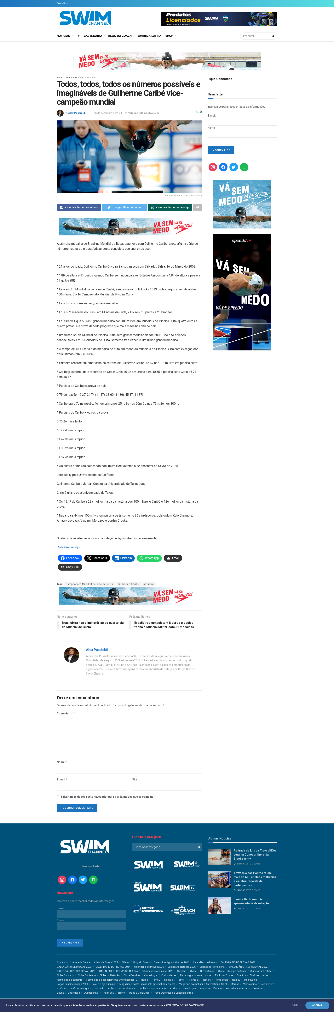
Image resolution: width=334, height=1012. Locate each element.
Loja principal (108, 984)
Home (60, 77)
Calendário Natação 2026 (182, 966)
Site (134, 779)
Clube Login (151, 975)
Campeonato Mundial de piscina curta (89, 584)
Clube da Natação (110, 975)
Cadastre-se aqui (68, 547)
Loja (94, 984)
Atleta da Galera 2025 (106, 962)
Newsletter (267, 984)
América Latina (149, 36)
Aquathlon (62, 962)
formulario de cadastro (70, 979)
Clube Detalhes (132, 975)
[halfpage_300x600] (242, 292)
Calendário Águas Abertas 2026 (171, 962)
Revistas (258, 988)
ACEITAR (317, 1005)
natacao (148, 584)
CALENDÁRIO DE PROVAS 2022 (238, 962)
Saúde (60, 992)
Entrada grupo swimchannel (195, 975)
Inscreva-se (250, 979)
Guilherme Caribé (128, 584)
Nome (62, 762)
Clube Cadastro (65, 975)
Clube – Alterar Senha (202, 971)
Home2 (236, 979)
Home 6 (206, 979)
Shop (169, 36)
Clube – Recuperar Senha (232, 971)
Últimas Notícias (75, 77)
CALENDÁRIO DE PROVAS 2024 (112, 966)
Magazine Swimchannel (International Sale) (203, 984)
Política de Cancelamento (122, 988)
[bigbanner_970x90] (167, 60)
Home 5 (193, 979)
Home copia (221, 979)
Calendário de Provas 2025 (149, 966)
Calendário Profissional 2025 (157, 971)
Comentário (66, 713)
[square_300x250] (242, 204)
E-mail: (212, 115)
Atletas (126, 962)
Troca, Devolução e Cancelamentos (173, 992)
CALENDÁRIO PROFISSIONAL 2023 (76, 971)
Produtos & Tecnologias (183, 988)
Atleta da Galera (81, 962)
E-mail (62, 779)
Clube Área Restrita (261, 971)
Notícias (63, 36)
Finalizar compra (259, 975)
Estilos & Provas (224, 975)
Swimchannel (91, 992)
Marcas (235, 984)
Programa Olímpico (211, 988)
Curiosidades (168, 975)
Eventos (241, 975)
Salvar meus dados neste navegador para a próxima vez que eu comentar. (108, 796)
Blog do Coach (120, 36)
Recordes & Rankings (238, 988)
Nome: (212, 127)
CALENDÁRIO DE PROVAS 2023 (74, 966)
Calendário (93, 36)
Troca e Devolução (139, 992)
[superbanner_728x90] (129, 226)
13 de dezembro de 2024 (108, 113)
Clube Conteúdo (87, 975)
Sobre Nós (62, 3)
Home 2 (156, 979)
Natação (91, 77)
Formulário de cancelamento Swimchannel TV (111, 979)
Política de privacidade (153, 988)
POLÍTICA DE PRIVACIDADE (185, 1005)
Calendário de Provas (205, 962)
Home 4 (181, 979)
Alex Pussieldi (77, 113)
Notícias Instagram (80, 988)
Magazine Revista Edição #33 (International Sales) (147, 984)
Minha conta (250, 984)
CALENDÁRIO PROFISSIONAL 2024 (118, 971)
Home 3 (168, 979)
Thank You (108, 992)
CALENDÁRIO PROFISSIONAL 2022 (248, 966)
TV (78, 36)
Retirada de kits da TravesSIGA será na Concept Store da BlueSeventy (255, 854)
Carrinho (181, 971)
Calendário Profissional (212, 966)
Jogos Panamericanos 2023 (72, 984)
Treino (121, 992)
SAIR (295, 1005)
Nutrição (99, 988)
